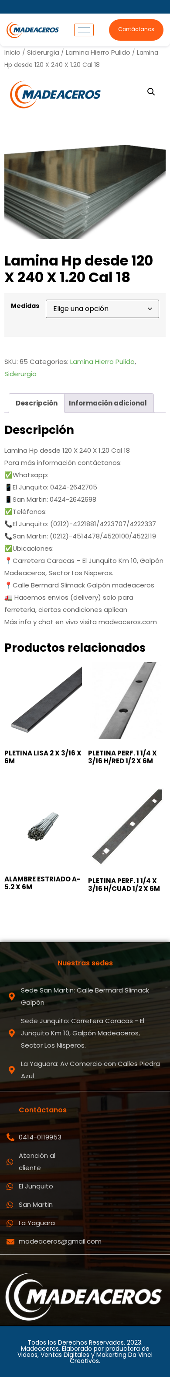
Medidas (25, 306)
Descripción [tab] (37, 403)
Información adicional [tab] (108, 403)
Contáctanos (136, 29)
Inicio (12, 52)
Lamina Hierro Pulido (98, 52)
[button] (151, 92)
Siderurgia (43, 52)
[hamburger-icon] (84, 30)
